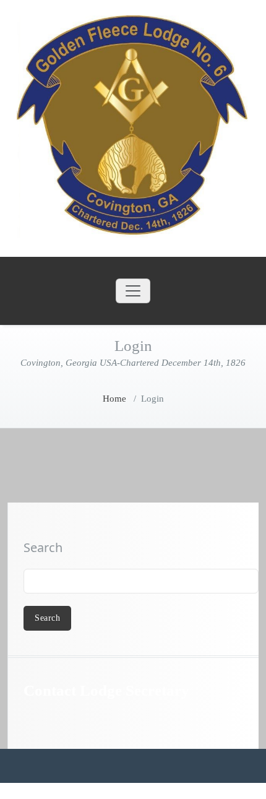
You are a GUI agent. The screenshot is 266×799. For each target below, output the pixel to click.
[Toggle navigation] (133, 291)
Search (43, 547)
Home (114, 399)
